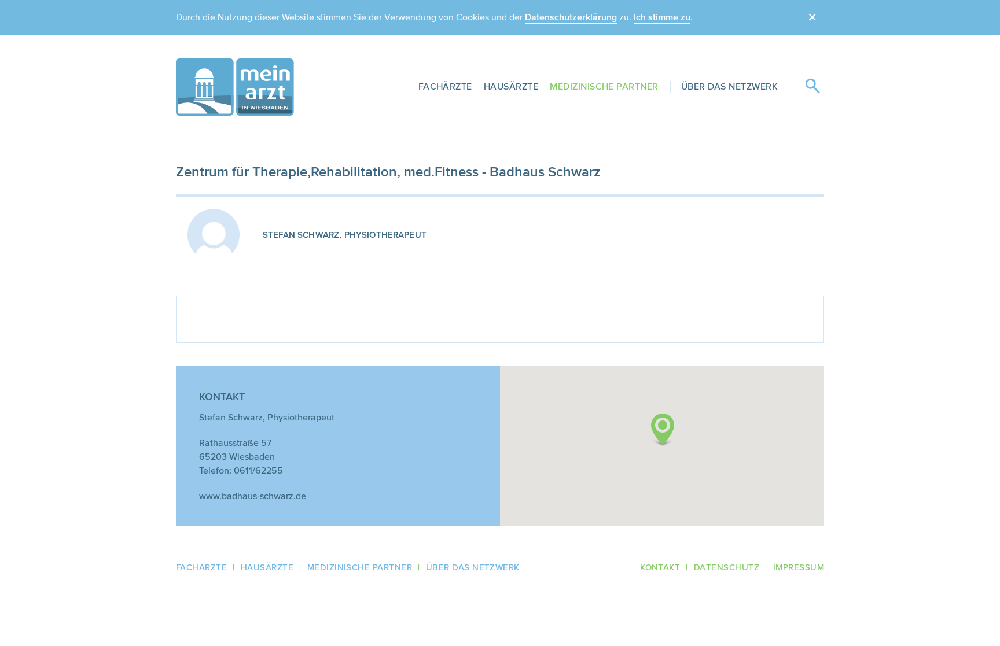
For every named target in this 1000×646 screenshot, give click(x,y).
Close (812, 17)
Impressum (798, 567)
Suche (812, 86)
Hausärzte (511, 86)
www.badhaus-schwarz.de (252, 495)
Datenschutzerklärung (571, 17)
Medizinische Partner (604, 86)
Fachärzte (445, 86)
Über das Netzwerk (729, 86)
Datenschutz (726, 567)
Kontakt (660, 567)
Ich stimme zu (662, 17)
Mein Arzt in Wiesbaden (235, 87)
